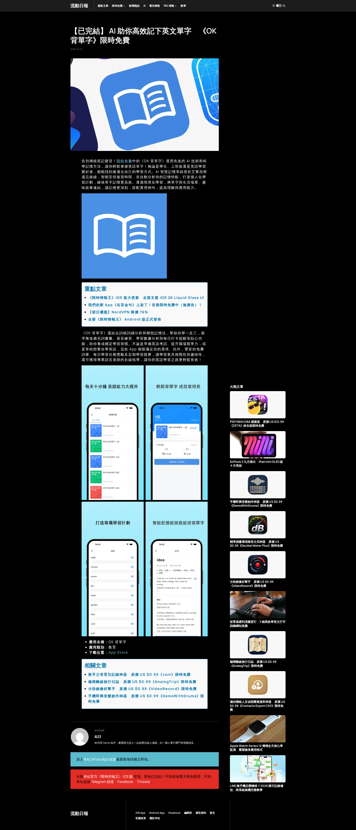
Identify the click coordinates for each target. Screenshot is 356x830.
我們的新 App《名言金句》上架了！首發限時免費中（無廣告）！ (145, 304)
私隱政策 (141, 818)
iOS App (140, 812)
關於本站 (155, 818)
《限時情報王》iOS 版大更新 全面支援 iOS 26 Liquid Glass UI (146, 297)
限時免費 (124, 161)
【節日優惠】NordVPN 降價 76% (118, 312)
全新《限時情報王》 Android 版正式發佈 (124, 319)
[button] (279, 6)
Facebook (125, 781)
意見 (212, 812)
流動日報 (79, 5)
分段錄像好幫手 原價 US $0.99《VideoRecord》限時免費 (142, 688)
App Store (118, 652)
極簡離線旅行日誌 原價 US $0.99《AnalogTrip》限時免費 (142, 681)
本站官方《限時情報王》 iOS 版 (108, 776)
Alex (98, 736)
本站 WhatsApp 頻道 (99, 759)
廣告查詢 (201, 812)
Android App (157, 812)
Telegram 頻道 (102, 781)
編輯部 (188, 812)
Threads (143, 781)
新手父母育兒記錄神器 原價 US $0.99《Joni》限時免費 (139, 674)
